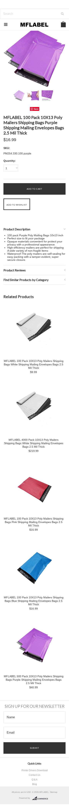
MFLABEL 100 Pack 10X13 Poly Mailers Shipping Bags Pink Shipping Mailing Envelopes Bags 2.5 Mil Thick (33, 522)
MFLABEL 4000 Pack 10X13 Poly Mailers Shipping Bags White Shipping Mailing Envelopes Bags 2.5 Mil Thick (33, 443)
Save (36, 108)
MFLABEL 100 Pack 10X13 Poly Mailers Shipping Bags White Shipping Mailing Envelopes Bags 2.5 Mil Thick (33, 364)
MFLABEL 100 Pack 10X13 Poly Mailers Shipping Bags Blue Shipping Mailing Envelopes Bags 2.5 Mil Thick (33, 601)
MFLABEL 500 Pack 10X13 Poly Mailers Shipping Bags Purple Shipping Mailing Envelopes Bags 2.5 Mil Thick (33, 680)
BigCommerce (41, 798)
